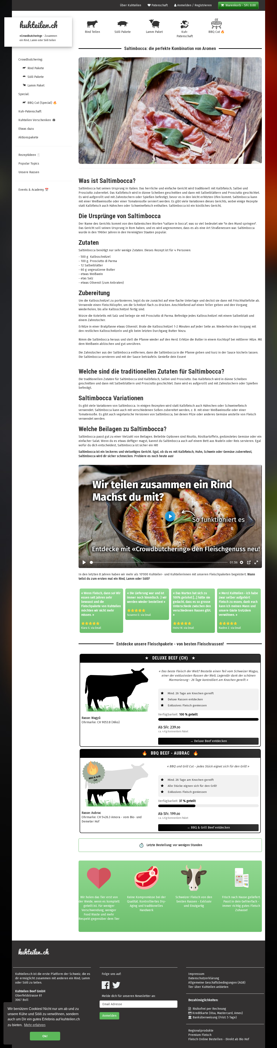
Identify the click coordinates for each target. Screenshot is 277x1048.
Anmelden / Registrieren (194, 5)
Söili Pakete (35, 77)
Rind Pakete (35, 68)
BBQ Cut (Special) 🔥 (41, 103)
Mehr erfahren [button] (34, 1025)
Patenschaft (159, 5)
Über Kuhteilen (130, 5)
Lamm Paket (35, 85)
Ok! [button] (45, 1036)
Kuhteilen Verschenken (35, 120)
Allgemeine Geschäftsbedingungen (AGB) (216, 982)
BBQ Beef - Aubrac (171, 753)
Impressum (196, 974)
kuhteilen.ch (38, 25)
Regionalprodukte (200, 1030)
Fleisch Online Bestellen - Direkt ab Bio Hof (218, 1039)
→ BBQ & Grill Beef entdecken (208, 827)
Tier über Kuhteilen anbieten (208, 987)
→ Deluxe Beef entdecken (208, 741)
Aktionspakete (28, 137)
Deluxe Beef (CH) (170, 658)
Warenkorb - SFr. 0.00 (240, 5)
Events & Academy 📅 (33, 190)
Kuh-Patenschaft (29, 111)
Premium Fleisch (199, 1035)
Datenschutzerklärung (203, 978)
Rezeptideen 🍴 (29, 155)
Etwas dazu (26, 129)
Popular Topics (28, 163)
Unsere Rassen (28, 172)
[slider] (159, 562)
